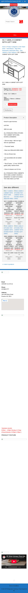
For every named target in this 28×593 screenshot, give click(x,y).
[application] (14, 561)
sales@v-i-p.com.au (7, 284)
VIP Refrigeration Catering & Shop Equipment (14, 29)
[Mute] (22, 567)
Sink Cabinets (12, 52)
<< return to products (8, 264)
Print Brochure (8, 110)
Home (4, 46)
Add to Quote (13, 104)
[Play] (3, 567)
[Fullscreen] (24, 567)
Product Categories (12, 46)
